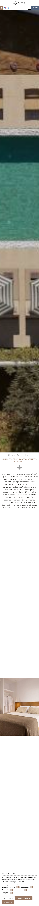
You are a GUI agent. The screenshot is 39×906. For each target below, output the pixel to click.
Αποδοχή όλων (8, 902)
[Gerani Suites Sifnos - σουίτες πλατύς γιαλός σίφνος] (19, 3)
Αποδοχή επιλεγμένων (23, 898)
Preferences (19, 890)
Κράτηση (35, 8)
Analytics (5, 893)
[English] (5, 8)
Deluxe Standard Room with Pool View (19, 774)
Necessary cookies (8, 887)
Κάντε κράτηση (30, 780)
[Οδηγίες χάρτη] (29, 8)
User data (5, 890)
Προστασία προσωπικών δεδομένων (17, 885)
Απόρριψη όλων (8, 898)
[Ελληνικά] (8, 8)
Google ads (25, 887)
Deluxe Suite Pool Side (19, 854)
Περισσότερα (6, 674)
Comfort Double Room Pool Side (19, 815)
